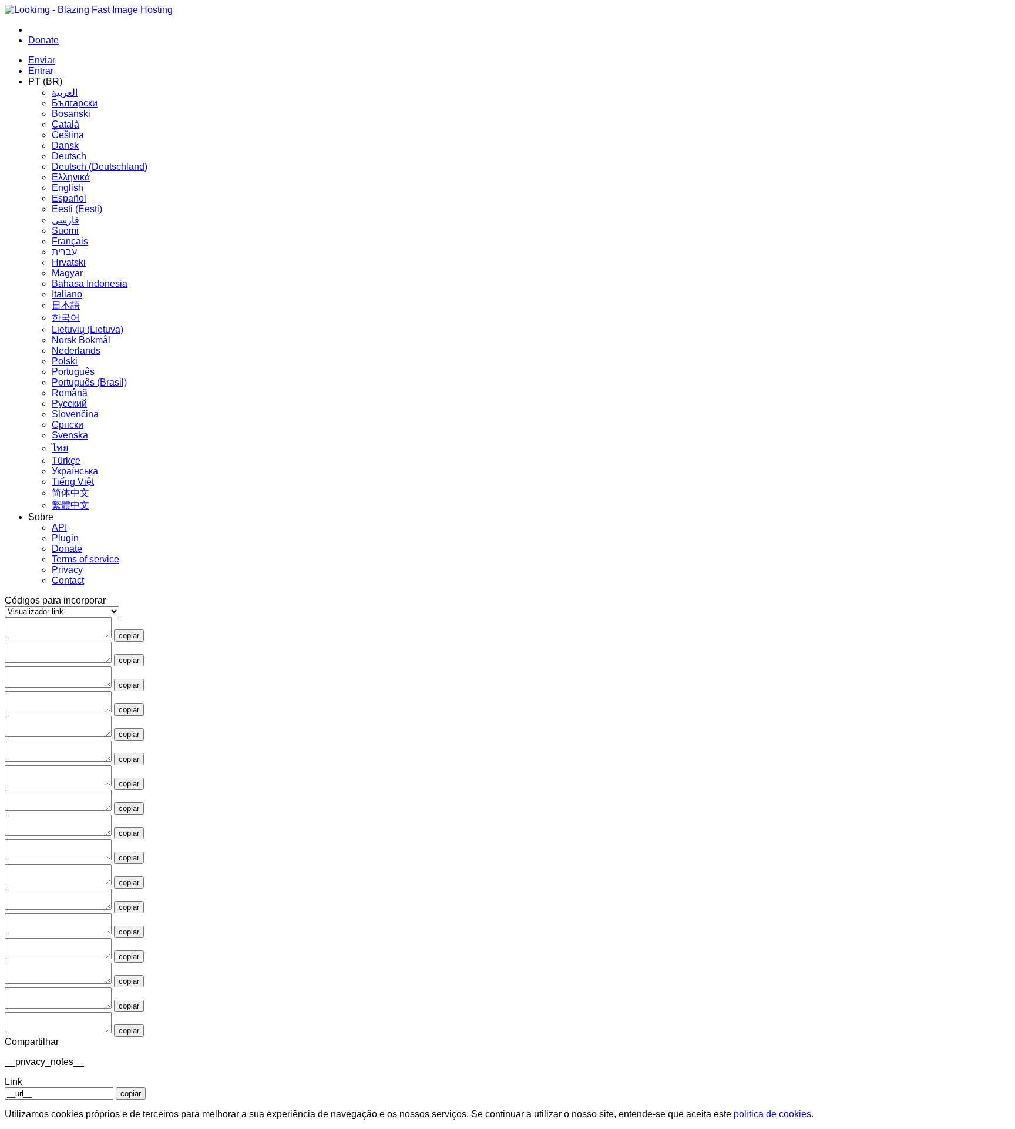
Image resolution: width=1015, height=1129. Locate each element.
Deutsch (69, 156)
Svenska (70, 435)
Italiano (67, 294)
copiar (129, 635)
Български (75, 103)
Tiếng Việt (73, 482)
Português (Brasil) (89, 382)
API (59, 527)
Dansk (65, 145)
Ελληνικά (71, 177)
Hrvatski (69, 262)
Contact (68, 580)
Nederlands (76, 351)
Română (70, 393)
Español (69, 198)
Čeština (68, 135)
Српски (67, 425)
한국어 (66, 318)
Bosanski (71, 114)
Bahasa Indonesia (89, 284)
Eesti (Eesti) (77, 209)
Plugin (65, 538)
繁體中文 (70, 505)
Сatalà (65, 124)
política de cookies (772, 1114)
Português (73, 372)
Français (70, 241)
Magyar (67, 273)
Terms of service (85, 559)
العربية (65, 93)
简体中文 (70, 493)
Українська (75, 471)
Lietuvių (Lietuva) (87, 329)
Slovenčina (75, 414)
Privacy (67, 570)
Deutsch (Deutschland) (99, 167)
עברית (64, 252)
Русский (69, 403)
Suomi (65, 231)
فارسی (65, 220)
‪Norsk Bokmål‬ (81, 340)
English (67, 188)
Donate (67, 549)
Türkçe (66, 460)
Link (13, 1082)
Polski (65, 361)
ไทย (60, 448)
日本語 (66, 305)
